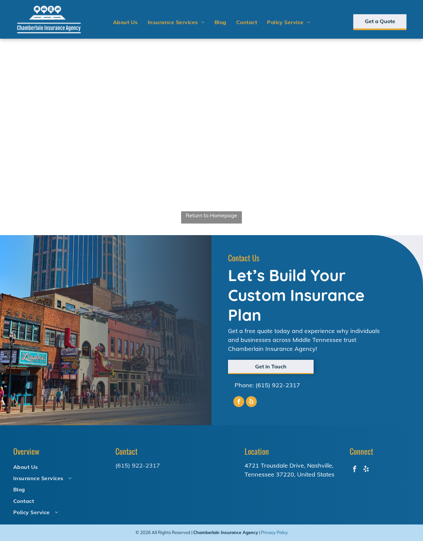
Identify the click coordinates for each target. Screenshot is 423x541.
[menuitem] (125, 22)
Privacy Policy (274, 532)
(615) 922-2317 (277, 385)
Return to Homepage (211, 215)
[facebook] (238, 402)
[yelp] (251, 402)
